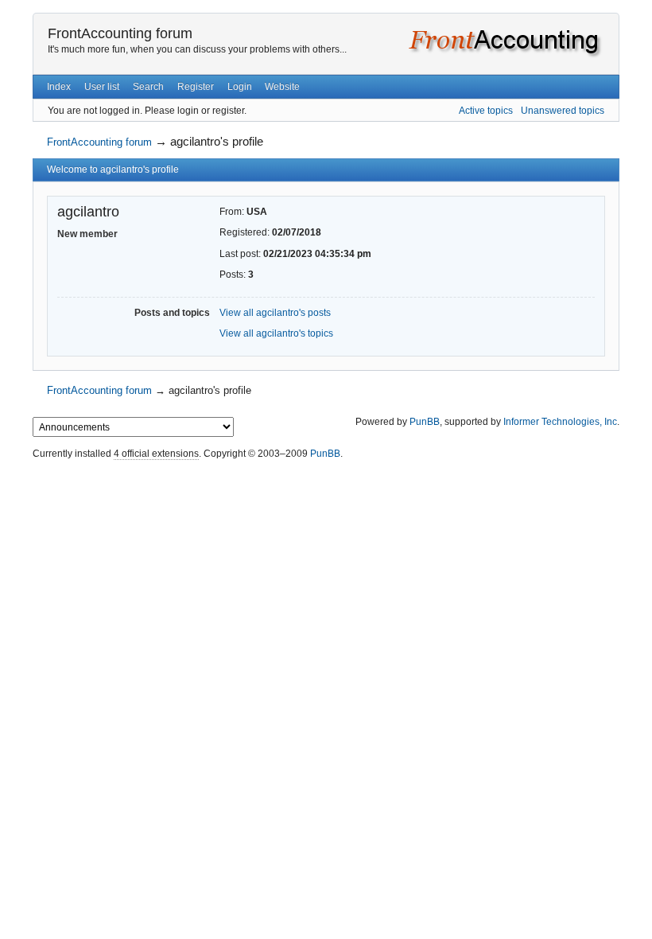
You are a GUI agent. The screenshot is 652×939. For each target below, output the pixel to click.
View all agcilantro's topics (276, 333)
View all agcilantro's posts (275, 312)
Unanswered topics (562, 110)
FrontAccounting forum (120, 33)
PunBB (424, 421)
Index (59, 86)
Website (282, 86)
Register (195, 86)
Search (148, 86)
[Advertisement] (326, 500)
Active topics (486, 110)
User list (101, 86)
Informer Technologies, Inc (560, 421)
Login (239, 86)
